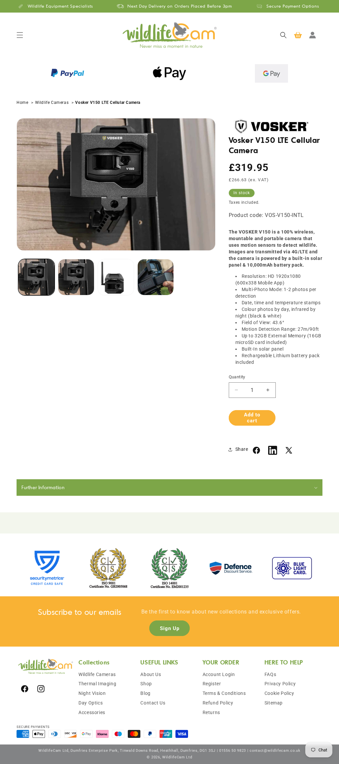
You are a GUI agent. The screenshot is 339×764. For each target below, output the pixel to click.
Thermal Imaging (97, 683)
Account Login (219, 674)
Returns (211, 712)
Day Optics (90, 702)
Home (23, 102)
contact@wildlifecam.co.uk (275, 750)
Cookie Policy (279, 693)
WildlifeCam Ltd (177, 757)
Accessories (91, 712)
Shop (146, 683)
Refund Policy (218, 702)
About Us (150, 674)
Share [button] (241, 449)
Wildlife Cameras (52, 102)
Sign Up (169, 628)
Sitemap (274, 702)
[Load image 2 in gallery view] (76, 277)
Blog (145, 693)
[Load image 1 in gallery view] (36, 277)
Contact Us (152, 702)
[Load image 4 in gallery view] (155, 277)
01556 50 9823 (232, 750)
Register (212, 683)
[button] (20, 35)
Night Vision (92, 693)
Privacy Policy (280, 683)
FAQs (270, 674)
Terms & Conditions (224, 693)
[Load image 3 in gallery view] (116, 277)
